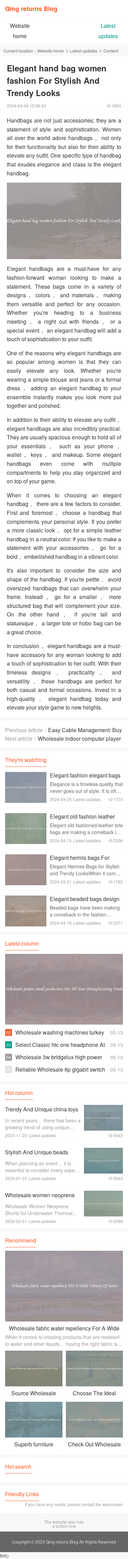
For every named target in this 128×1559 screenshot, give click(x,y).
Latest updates (83, 51)
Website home (50, 51)
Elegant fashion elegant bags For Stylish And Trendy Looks (85, 778)
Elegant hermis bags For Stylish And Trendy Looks (81, 861)
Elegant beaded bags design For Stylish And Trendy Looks (85, 902)
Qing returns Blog (31, 8)
